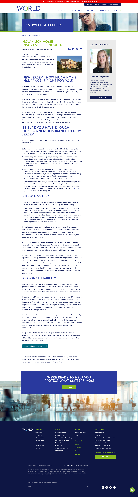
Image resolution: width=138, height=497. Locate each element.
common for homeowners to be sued (57, 297)
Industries (61, 10)
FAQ (76, 438)
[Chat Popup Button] (132, 490)
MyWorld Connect (100, 443)
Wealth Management (61, 448)
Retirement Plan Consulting (63, 438)
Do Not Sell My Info (81, 465)
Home (24, 35)
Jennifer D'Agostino (28, 49)
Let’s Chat (69, 387)
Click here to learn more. (89, 1)
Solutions (76, 10)
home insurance (31, 340)
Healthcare (38, 435)
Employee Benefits (61, 435)
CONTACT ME (101, 97)
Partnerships (104, 10)
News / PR (78, 435)
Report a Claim (99, 432)
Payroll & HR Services (62, 440)
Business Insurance (61, 432)
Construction (39, 432)
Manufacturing (39, 438)
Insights (90, 10)
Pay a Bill (97, 435)
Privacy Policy (68, 465)
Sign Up (105, 456)
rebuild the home (39, 64)
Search (116, 10)
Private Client (59, 445)
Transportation (39, 445)
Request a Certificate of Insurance (105, 438)
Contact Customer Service (103, 448)
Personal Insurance (61, 443)
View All (37, 448)
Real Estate (38, 443)
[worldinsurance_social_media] (103, 487)
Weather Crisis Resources (102, 445)
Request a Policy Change (102, 440)
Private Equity (39, 440)
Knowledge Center (34, 35)
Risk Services (59, 450)
